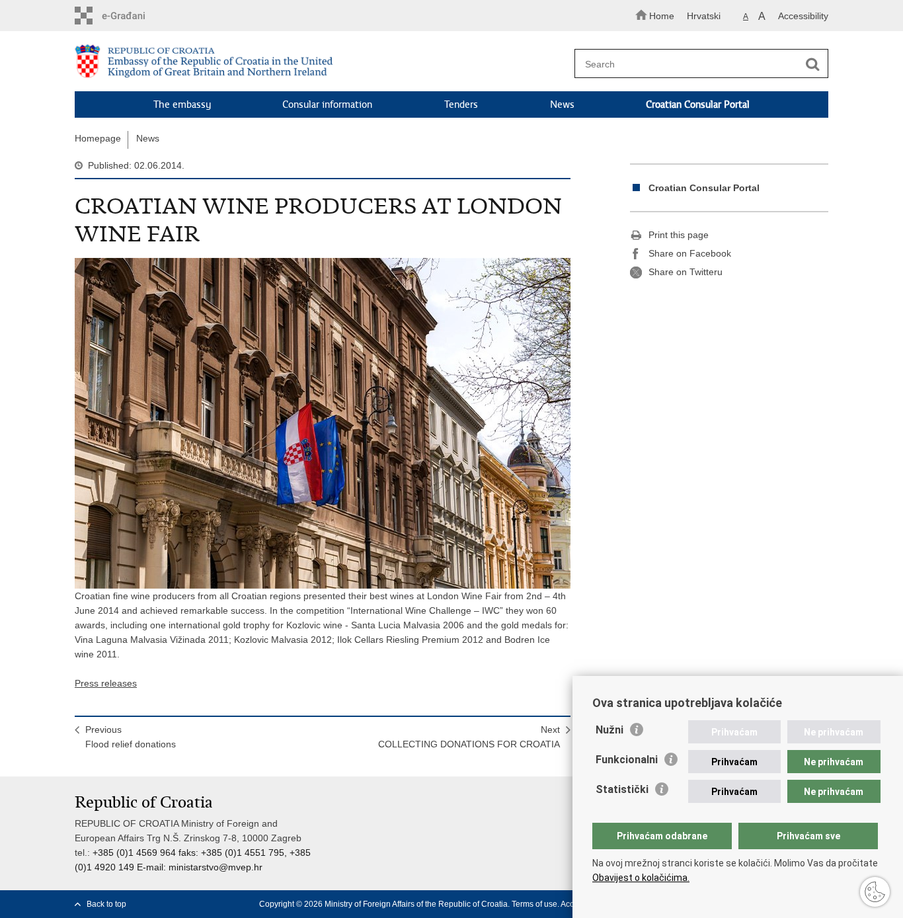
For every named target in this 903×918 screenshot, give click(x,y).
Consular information (327, 104)
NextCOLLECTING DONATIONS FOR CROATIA (469, 736)
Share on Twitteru (685, 272)
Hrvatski (704, 16)
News (562, 104)
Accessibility (803, 16)
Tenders (461, 104)
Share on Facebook (689, 253)
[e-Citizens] (131, 15)
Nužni (609, 730)
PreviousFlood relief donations (130, 736)
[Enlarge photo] (322, 423)
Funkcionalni (627, 759)
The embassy (182, 104)
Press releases (106, 683)
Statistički (622, 789)
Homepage (98, 138)
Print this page (678, 235)
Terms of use (534, 904)
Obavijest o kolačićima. (640, 877)
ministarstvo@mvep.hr (215, 867)
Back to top (106, 904)
